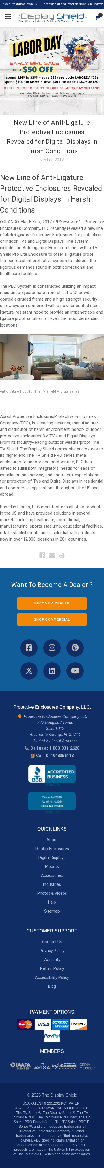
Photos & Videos (52, 893)
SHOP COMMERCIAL (52, 619)
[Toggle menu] (8, 16)
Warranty (52, 959)
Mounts (52, 866)
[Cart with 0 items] (95, 18)
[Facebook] (42, 555)
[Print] (62, 555)
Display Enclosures (52, 848)
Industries (52, 884)
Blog (52, 986)
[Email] (52, 555)
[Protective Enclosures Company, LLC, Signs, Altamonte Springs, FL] (52, 775)
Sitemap (52, 911)
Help (52, 902)
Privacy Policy (52, 950)
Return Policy (52, 968)
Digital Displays (52, 857)
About (52, 839)
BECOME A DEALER (52, 603)
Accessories (52, 875)
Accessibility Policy (52, 977)
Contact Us (52, 941)
